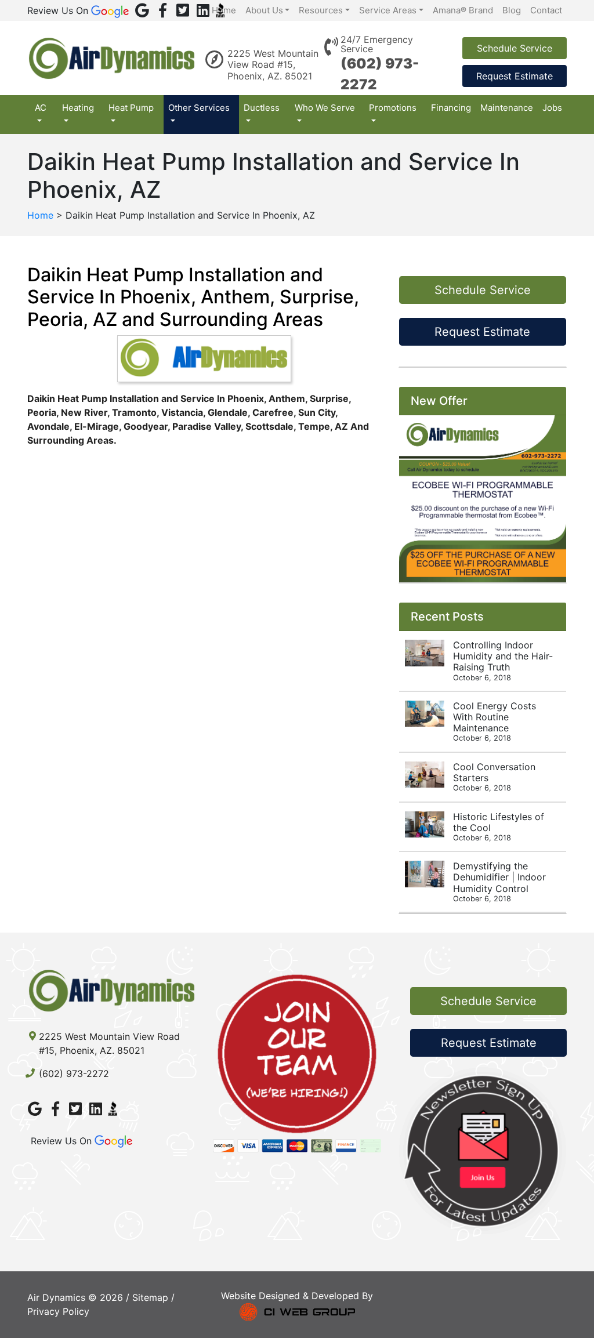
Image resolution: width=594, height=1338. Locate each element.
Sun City (316, 412)
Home (224, 10)
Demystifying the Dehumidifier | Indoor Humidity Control (499, 881)
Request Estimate (514, 76)
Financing (451, 107)
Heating (78, 107)
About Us (264, 10)
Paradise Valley (206, 426)
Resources (321, 10)
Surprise (329, 398)
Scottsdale (269, 426)
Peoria (41, 412)
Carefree (273, 412)
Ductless (262, 107)
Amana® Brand (463, 10)
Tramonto (134, 412)
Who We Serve (325, 107)
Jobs (552, 107)
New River (84, 412)
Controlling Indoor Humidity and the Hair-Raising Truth (503, 660)
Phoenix (245, 398)
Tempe (314, 426)
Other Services (199, 107)
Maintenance (506, 107)
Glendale (228, 412)
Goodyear (146, 426)
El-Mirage (96, 426)
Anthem (287, 398)
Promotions (392, 107)
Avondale (48, 426)
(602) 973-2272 (74, 1073)
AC (40, 107)
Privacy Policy (58, 1311)
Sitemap (150, 1297)
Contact (546, 10)
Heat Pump (131, 107)
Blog (511, 10)
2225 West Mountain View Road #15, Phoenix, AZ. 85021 (272, 64)
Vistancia (182, 412)
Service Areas (387, 10)
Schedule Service (514, 48)
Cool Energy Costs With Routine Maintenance (494, 721)
